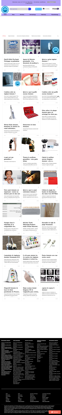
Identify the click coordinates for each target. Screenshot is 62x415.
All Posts (4, 35)
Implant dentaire (11, 35)
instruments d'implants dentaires (23, 35)
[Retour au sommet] (58, 96)
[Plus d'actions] (20, 56)
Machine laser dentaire (36, 35)
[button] (55, 9)
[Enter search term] (29, 9)
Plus (44, 35)
